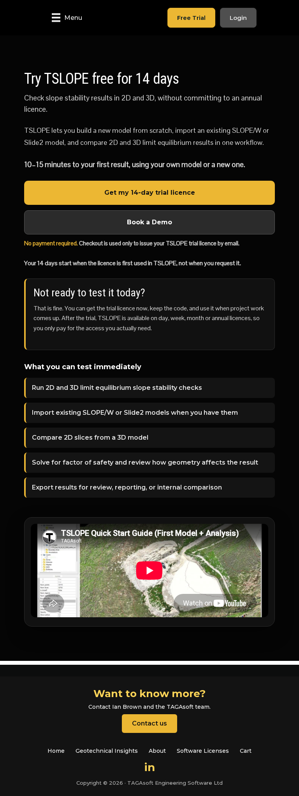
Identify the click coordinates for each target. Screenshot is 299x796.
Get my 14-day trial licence (149, 192)
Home (56, 750)
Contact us (149, 723)
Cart (246, 750)
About (157, 750)
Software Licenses (203, 750)
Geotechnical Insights (107, 750)
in (149, 767)
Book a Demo (149, 222)
